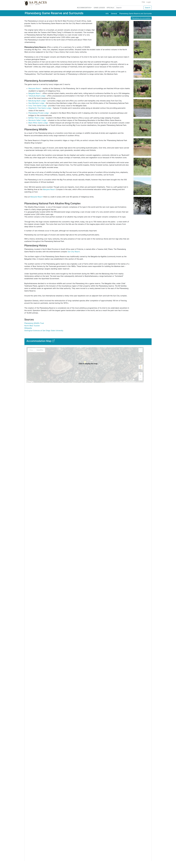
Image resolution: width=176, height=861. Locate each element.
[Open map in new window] (53, 342)
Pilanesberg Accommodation (141, 18)
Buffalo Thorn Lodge (36, 118)
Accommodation (84, 7)
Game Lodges (99, 7)
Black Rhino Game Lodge (38, 123)
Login (148, 2)
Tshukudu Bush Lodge (36, 96)
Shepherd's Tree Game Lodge (39, 108)
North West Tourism (32, 326)
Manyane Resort (34, 88)
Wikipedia (28, 328)
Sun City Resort (74, 252)
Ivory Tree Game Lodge (37, 106)
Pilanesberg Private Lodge (38, 113)
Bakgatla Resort (34, 93)
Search (147, 8)
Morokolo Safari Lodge (37, 120)
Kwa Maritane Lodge (36, 103)
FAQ (143, 2)
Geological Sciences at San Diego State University (43, 330)
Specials (110, 7)
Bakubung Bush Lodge (37, 101)
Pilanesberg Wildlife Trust (34, 323)
